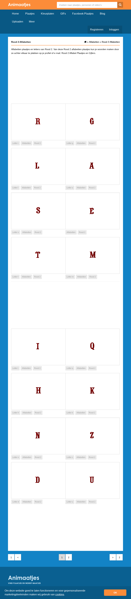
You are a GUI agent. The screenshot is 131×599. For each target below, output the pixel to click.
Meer (32, 21)
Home (15, 13)
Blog (102, 13)
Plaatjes (30, 13)
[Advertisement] (65, 79)
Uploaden (17, 21)
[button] (65, 594)
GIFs (63, 13)
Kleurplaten (47, 13)
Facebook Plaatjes (82, 13)
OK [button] (115, 592)
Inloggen (114, 29)
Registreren (96, 29)
